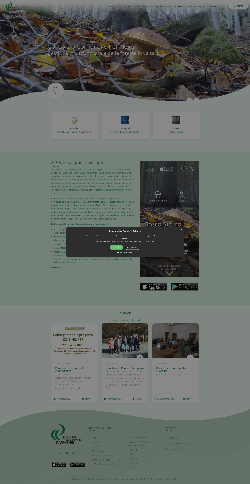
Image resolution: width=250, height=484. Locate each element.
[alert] (125, 242)
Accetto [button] (116, 247)
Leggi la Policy (149, 241)
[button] (125, 242)
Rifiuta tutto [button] (132, 247)
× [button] (181, 229)
